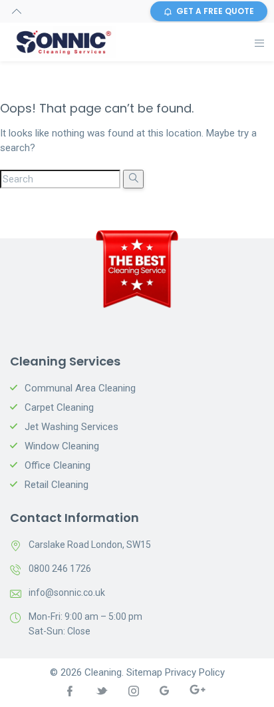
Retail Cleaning (56, 485)
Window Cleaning (62, 446)
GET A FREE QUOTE (215, 11)
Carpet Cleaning (59, 407)
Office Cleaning (57, 465)
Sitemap (144, 672)
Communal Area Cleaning (80, 388)
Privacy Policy (195, 672)
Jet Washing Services (71, 427)
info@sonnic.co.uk (67, 592)
